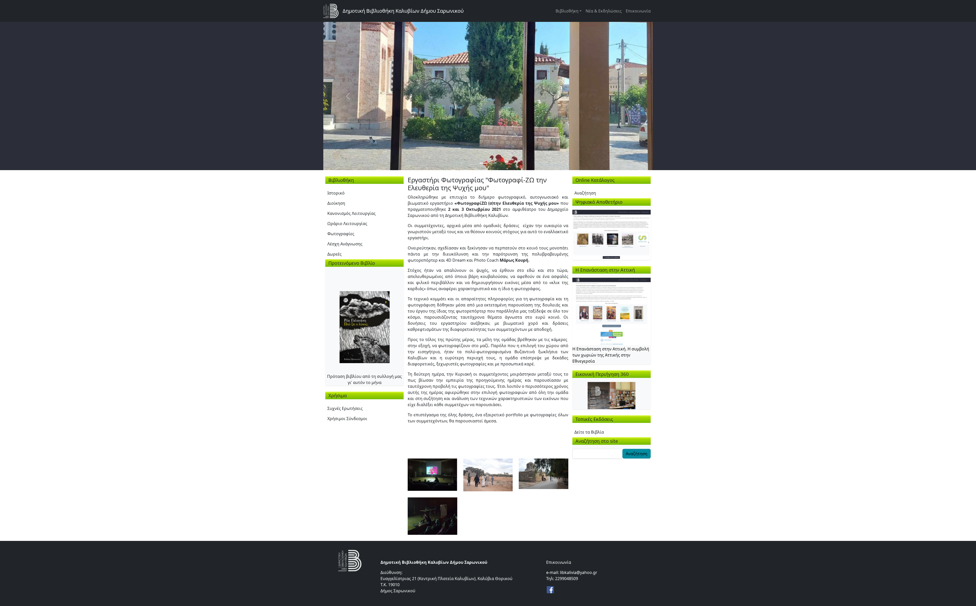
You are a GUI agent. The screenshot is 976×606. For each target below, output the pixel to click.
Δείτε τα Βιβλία (589, 432)
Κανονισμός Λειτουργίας (351, 213)
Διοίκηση (336, 203)
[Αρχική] (333, 11)
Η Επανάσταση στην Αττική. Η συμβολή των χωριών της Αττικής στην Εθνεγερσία (610, 355)
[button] (432, 474)
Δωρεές (334, 254)
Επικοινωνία (638, 11)
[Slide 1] (483, 163)
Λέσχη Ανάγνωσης (344, 244)
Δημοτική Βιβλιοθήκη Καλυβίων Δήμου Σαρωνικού (403, 10)
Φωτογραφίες (340, 234)
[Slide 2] (492, 163)
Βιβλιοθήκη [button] (567, 11)
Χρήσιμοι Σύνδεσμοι (347, 418)
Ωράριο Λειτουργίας (347, 223)
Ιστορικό (336, 193)
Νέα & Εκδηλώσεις (604, 11)
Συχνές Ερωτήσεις (345, 408)
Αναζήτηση (585, 193)
